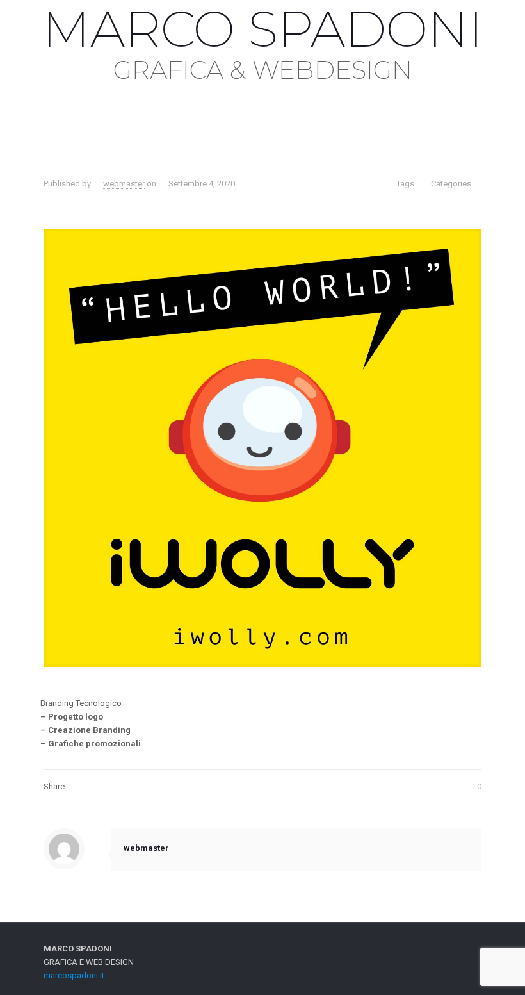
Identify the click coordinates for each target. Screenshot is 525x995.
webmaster (124, 183)
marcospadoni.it (74, 975)
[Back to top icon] (468, 949)
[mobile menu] (11, 100)
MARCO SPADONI (262, 29)
